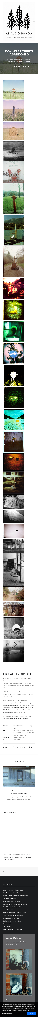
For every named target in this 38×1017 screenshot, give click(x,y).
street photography (19, 59)
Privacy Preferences (7, 1013)
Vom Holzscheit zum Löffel (11, 918)
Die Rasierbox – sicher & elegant (12, 921)
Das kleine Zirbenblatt (9, 898)
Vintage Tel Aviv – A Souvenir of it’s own (15, 904)
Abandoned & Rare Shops (19, 791)
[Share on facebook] (10, 66)
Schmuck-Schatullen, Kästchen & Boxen (14, 912)
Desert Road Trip (8, 910)
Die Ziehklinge (7, 926)
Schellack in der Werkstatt (10, 893)
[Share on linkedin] (19, 66)
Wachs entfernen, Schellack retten (13, 890)
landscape (27, 59)
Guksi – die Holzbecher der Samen (13, 915)
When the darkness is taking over (12, 929)
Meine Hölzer (7, 924)
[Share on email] (28, 66)
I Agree (31, 1013)
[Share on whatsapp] (21, 66)
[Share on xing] (26, 66)
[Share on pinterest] (17, 66)
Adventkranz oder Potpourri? (11, 901)
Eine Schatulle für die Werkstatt (12, 907)
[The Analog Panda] (19, 21)
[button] (34, 21)
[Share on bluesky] (24, 66)
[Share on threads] (14, 66)
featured (11, 59)
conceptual (11, 61)
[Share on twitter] (12, 66)
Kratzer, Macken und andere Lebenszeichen (15, 895)
